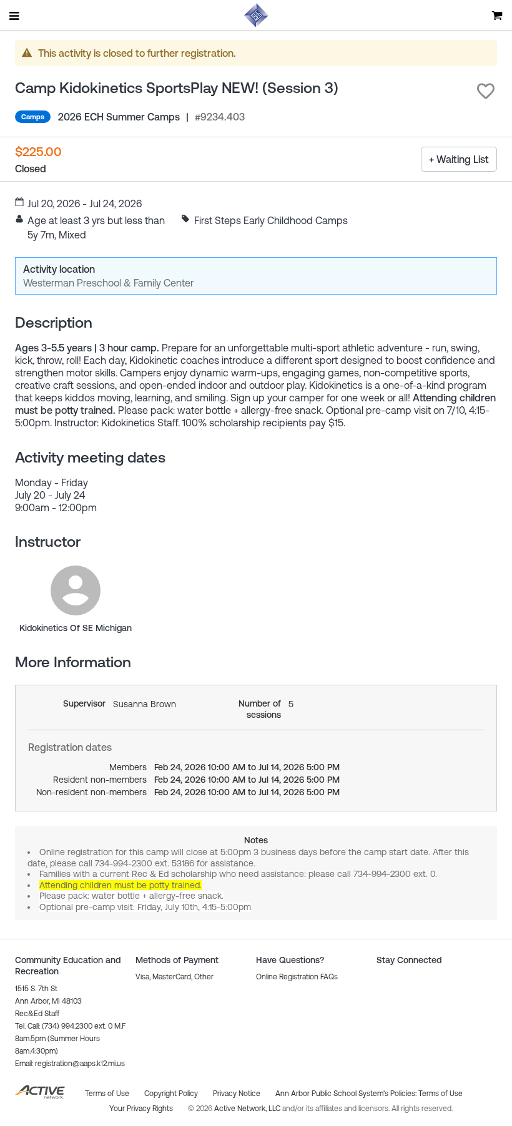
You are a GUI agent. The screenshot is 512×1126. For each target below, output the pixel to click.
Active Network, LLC (248, 1108)
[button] (486, 91)
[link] (76, 590)
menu (15, 16)
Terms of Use (440, 1093)
